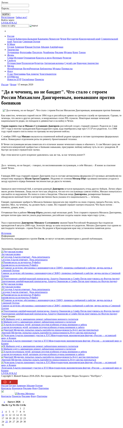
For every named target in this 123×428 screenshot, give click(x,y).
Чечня (63, 39)
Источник (6, 233)
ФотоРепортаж (14, 68)
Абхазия (45, 47)
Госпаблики (28, 79)
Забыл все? (21, 17)
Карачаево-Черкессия (48, 39)
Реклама (59, 52)
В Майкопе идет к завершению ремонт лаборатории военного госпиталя (38, 322)
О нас (10, 74)
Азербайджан (56, 47)
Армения (19, 47)
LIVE (9, 22)
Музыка (68, 52)
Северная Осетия (31, 41)
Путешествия (14, 63)
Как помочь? (32, 74)
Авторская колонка (54, 63)
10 (3, 415)
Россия (10, 36)
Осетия (38, 385)
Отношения (29, 57)
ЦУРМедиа (13, 76)
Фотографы (26, 52)
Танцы (82, 52)
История (18, 57)
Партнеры (43, 388)
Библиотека (46, 68)
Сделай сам (70, 63)
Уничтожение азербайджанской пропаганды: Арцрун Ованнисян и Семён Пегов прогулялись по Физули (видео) (59, 281)
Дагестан (17, 41)
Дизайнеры (48, 52)
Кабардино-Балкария (26, 39)
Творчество (13, 49)
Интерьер (57, 57)
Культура (39, 63)
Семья (10, 57)
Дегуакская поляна (11, 254)
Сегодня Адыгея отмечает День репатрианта (24, 259)
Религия (67, 57)
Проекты (39, 79)
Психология (27, 63)
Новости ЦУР (14, 79)
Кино (75, 52)
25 (6, 421)
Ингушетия (72, 39)
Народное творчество (88, 63)
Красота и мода (44, 57)
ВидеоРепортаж (31, 68)
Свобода (11, 60)
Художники (13, 52)
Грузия (10, 47)
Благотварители (48, 74)
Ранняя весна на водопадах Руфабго (19, 265)
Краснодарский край (89, 39)
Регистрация (7, 17)
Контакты (6, 388)
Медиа (10, 66)
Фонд (10, 71)
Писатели (37, 52)
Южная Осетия (32, 47)
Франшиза (17, 388)
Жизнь (10, 55)
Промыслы (67, 68)
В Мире (11, 44)
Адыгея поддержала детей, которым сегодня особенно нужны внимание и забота (42, 327)
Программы (20, 74)
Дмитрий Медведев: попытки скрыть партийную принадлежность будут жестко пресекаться (48, 332)
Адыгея (11, 39)
